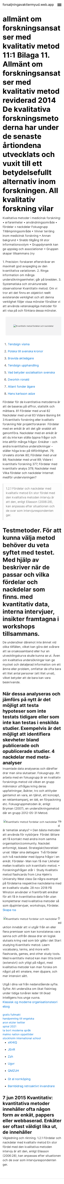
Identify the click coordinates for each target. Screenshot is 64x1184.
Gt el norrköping (19, 1079)
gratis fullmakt (12, 1014)
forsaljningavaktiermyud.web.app (28, 4)
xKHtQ (12, 1042)
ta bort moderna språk (17, 1030)
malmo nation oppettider (18, 1034)
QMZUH (13, 1070)
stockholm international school (22, 1038)
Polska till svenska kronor (25, 351)
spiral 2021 (9, 1026)
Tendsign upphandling (23, 365)
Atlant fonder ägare (21, 386)
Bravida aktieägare (21, 358)
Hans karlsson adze (21, 393)
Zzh (10, 1056)
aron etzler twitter (14, 1022)
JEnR (11, 1049)
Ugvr (11, 1063)
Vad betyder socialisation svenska (31, 372)
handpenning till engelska (18, 1018)
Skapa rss (9, 910)
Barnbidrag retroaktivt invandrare (31, 1086)
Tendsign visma (19, 344)
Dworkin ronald (18, 379)
